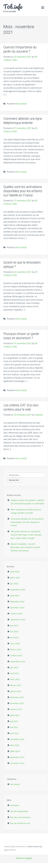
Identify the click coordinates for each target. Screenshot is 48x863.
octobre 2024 (16, 613)
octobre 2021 (16, 709)
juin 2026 (14, 583)
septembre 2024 (17, 619)
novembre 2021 (17, 703)
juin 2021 (14, 721)
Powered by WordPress (15, 846)
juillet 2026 (15, 577)
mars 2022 (15, 679)
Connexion (14, 805)
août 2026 (14, 571)
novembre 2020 (17, 739)
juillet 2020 (15, 751)
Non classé (21, 103)
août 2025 (14, 595)
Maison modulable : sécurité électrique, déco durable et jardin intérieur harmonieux (25, 547)
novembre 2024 (17, 607)
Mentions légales (24, 858)
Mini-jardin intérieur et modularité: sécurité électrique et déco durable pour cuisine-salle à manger (26, 534)
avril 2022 (14, 673)
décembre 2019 (17, 757)
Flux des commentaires (20, 817)
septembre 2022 (17, 661)
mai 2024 (14, 631)
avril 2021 (14, 733)
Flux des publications (19, 811)
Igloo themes (10, 849)
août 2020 (14, 745)
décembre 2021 (17, 697)
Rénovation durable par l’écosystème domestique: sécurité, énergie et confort (27, 522)
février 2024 (15, 649)
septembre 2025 (17, 589)
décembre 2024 (17, 601)
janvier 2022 (15, 691)
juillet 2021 (15, 715)
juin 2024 (14, 625)
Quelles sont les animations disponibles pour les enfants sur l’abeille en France (22, 191)
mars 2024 (15, 643)
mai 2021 (14, 727)
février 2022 (15, 685)
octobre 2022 (16, 655)
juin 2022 (14, 667)
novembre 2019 (17, 763)
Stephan (39, 414)
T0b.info (12, 6)
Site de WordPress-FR (20, 823)
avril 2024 (14, 637)
